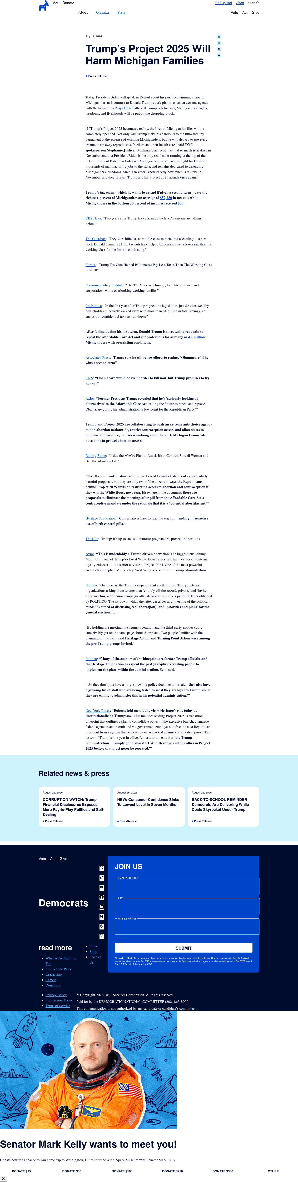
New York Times (98, 710)
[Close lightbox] (3, 1179)
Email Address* (128, 878)
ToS (150, 964)
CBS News (93, 218)
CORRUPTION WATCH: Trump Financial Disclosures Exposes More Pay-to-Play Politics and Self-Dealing (73, 807)
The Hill (92, 538)
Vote (234, 12)
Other (273, 1171)
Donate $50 (71, 1171)
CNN (89, 377)
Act (55, 2)
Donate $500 (222, 1171)
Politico (91, 585)
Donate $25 (21, 1171)
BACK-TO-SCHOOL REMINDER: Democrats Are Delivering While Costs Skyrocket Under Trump (220, 804)
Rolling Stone (96, 455)
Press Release (97, 76)
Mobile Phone (127, 918)
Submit (184, 948)
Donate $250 (172, 1171)
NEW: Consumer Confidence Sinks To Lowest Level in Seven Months (148, 802)
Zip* (120, 898)
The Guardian (96, 238)
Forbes (91, 264)
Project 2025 (124, 108)
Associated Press (98, 357)
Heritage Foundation (101, 518)
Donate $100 (122, 1171)
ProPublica (94, 305)
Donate (68, 2)
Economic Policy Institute (104, 285)
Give (255, 12)
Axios (90, 398)
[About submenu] (90, 12)
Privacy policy (139, 964)
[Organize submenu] (111, 12)
